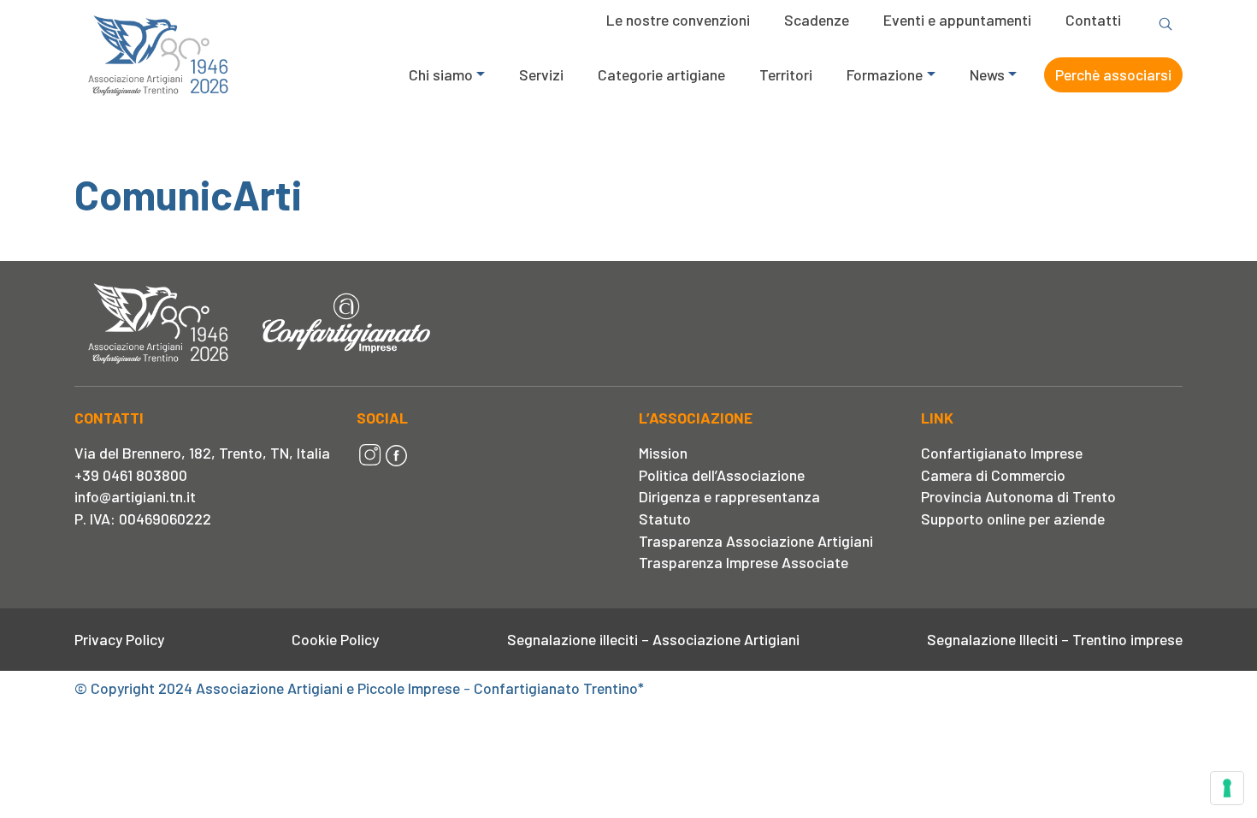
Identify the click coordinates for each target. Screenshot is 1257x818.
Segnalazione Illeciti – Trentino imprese (1055, 639)
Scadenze (816, 19)
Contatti (1093, 19)
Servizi (541, 74)
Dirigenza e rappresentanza (729, 496)
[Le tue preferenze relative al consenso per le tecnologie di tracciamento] (1227, 788)
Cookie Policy (335, 639)
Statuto (665, 518)
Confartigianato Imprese (1002, 452)
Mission (663, 452)
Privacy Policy (119, 639)
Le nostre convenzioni (678, 19)
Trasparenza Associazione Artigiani (756, 540)
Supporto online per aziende (1013, 518)
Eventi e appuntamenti (957, 19)
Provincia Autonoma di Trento (1018, 496)
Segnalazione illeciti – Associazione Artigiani (653, 639)
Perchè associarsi (1113, 74)
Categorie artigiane (661, 74)
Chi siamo (441, 74)
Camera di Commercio (993, 474)
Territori (785, 74)
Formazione (885, 74)
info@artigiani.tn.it (135, 496)
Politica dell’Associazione (722, 474)
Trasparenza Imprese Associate (743, 562)
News (987, 74)
